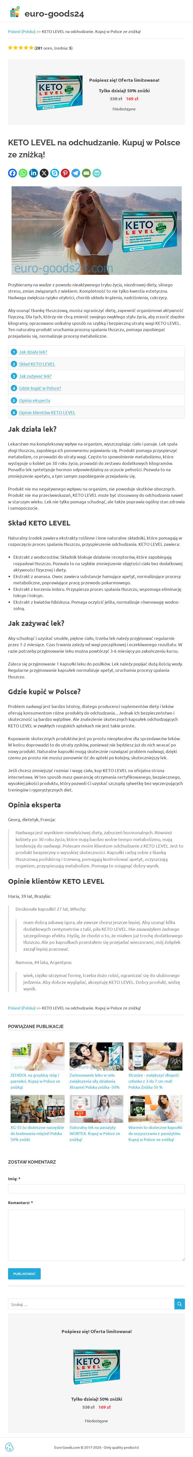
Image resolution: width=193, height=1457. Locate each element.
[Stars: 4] (26, 48)
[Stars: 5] (31, 48)
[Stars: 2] (15, 48)
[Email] (86, 173)
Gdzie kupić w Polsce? (40, 387)
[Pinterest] (65, 173)
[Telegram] (75, 173)
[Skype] (54, 173)
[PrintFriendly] (96, 173)
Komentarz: (20, 1202)
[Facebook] (12, 173)
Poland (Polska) (21, 31)
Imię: (14, 1178)
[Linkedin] (33, 173)
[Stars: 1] (10, 48)
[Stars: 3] (21, 48)
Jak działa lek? (33, 351)
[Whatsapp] (23, 173)
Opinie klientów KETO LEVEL (47, 412)
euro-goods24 (54, 13)
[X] (44, 173)
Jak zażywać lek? (35, 375)
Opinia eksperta (34, 400)
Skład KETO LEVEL (37, 363)
